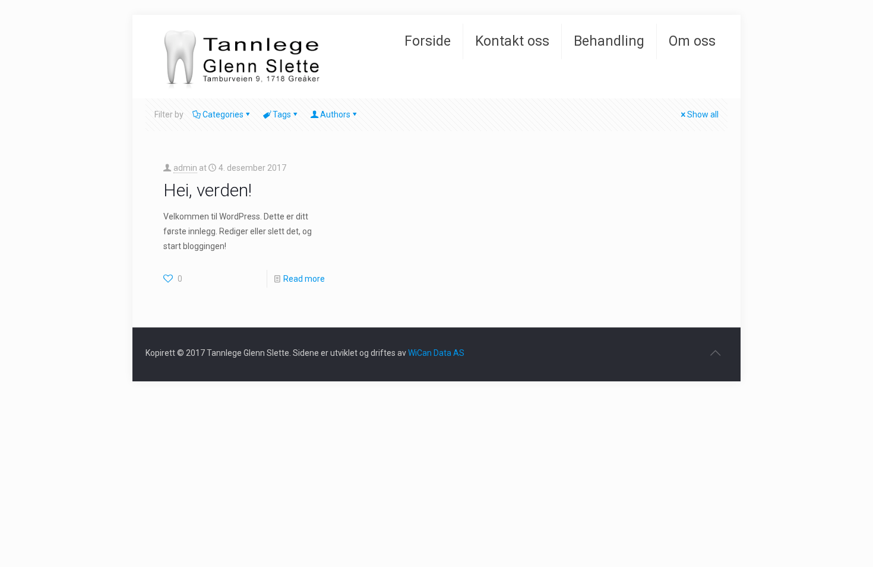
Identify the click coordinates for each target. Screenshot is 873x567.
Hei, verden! (207, 190)
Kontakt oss (512, 41)
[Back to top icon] (715, 352)
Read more (304, 279)
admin (185, 168)
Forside (427, 41)
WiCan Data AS (436, 353)
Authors (335, 114)
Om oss (692, 41)
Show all (703, 114)
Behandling (609, 41)
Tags (282, 114)
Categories (223, 114)
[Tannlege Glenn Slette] (263, 56)
